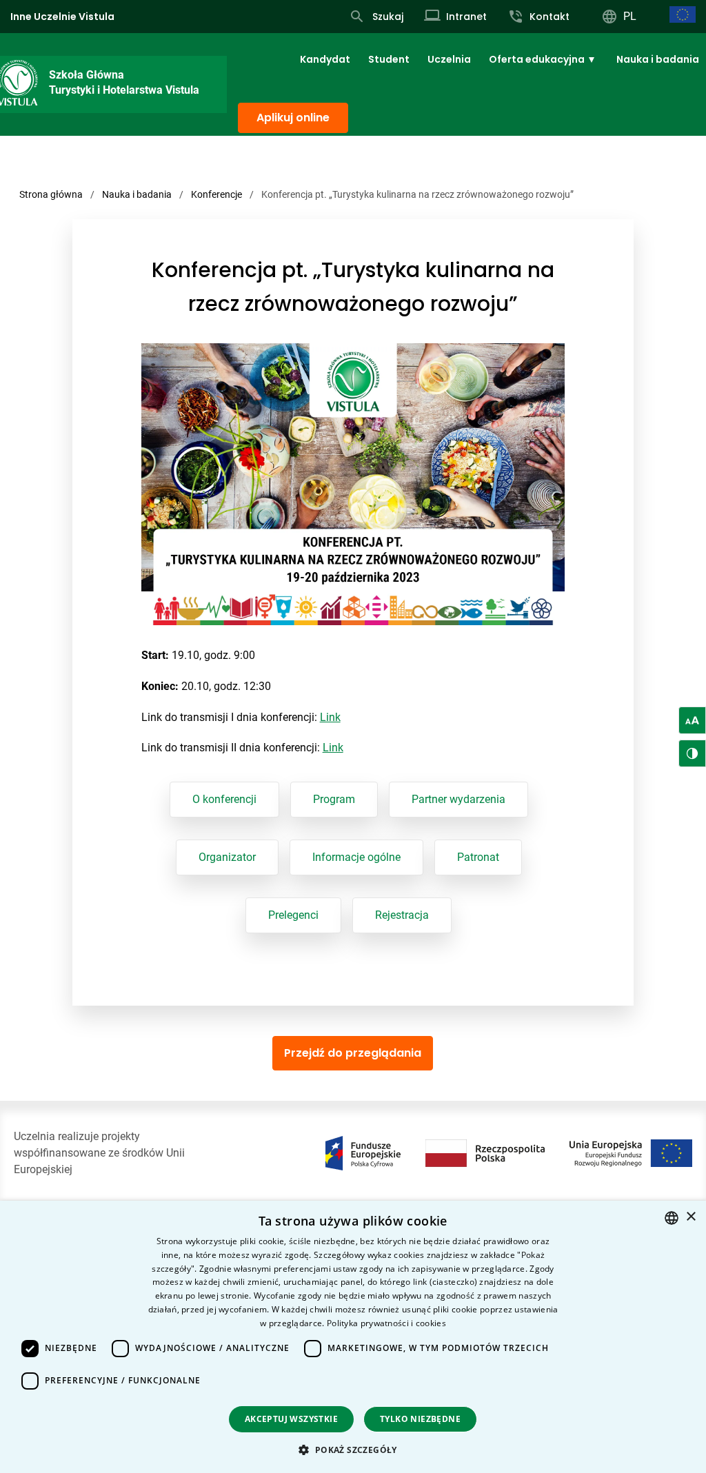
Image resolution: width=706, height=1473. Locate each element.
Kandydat (325, 59)
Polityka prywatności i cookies (386, 1323)
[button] (352, 1449)
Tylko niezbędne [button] (420, 1419)
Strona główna (51, 194)
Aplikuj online (293, 117)
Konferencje (216, 194)
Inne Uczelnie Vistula (62, 16)
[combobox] (671, 1218)
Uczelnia (449, 59)
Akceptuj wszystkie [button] (291, 1419)
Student (389, 59)
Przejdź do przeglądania (352, 1053)
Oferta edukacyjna (537, 59)
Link (330, 717)
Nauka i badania (657, 59)
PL (629, 16)
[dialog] (353, 1337)
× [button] (690, 1217)
